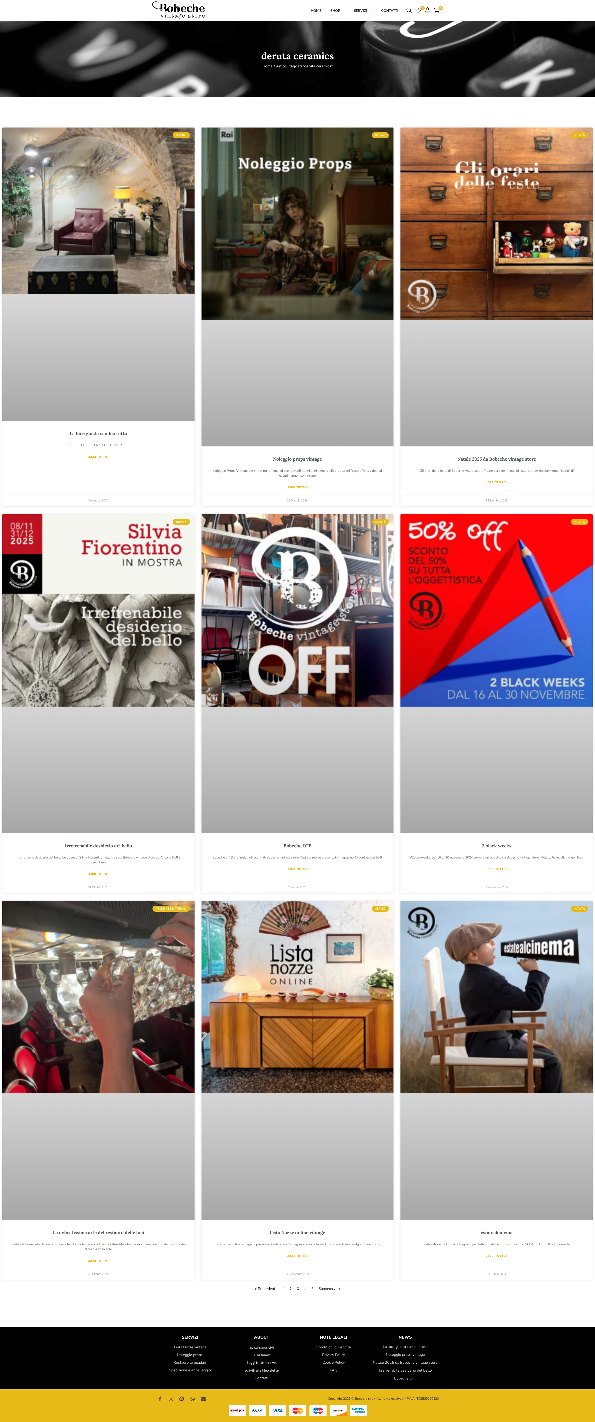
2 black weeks (496, 846)
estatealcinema (496, 1232)
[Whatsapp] (193, 1399)
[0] (418, 10)
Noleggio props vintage (297, 459)
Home (267, 66)
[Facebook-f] (160, 1399)
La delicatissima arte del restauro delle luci (98, 1232)
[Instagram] (171, 1399)
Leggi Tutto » (98, 457)
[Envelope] (203, 1399)
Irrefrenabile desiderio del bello (98, 846)
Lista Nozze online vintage (297, 1232)
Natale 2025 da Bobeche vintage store (496, 459)
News (405, 1337)
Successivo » (329, 1289)
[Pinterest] (182, 1399)
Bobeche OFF (297, 846)
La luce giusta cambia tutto (98, 433)
